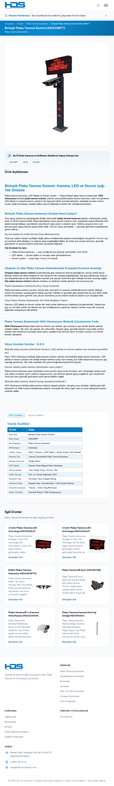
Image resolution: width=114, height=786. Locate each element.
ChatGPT (13, 162)
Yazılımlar (64, 686)
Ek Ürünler (65, 681)
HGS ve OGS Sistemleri (72, 691)
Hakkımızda (10, 716)
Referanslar (10, 721)
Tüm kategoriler (68, 701)
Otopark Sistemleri (69, 696)
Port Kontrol (66, 716)
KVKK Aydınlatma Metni (16, 731)
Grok (25, 162)
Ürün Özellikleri (16, 415)
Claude (36, 162)
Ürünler (20, 23)
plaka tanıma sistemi (35, 198)
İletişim (8, 726)
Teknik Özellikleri (36, 415)
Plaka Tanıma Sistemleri (37, 23)
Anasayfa (9, 23)
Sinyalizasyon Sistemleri (72, 676)
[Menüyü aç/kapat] (106, 5)
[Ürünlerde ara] (98, 5)
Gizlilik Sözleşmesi (14, 736)
